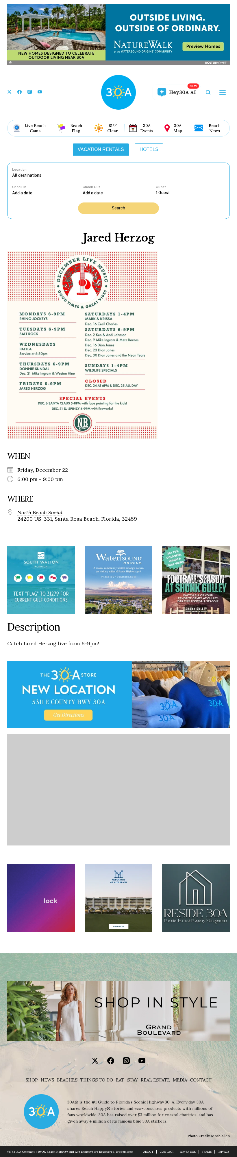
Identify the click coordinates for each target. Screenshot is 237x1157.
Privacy (224, 1152)
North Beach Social (39, 512)
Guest (161, 187)
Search (118, 208)
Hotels (149, 149)
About (148, 1152)
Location (19, 169)
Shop (31, 1080)
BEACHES (67, 1080)
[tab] (101, 149)
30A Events (146, 128)
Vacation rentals (101, 149)
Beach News (215, 128)
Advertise (188, 1152)
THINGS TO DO (96, 1080)
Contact (201, 1080)
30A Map (177, 128)
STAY (132, 1080)
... (47, 192)
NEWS (47, 1080)
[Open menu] (222, 92)
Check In (19, 187)
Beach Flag (76, 128)
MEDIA (180, 1080)
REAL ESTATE (155, 1080)
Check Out (91, 187)
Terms (207, 1152)
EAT (120, 1080)
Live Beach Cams (35, 128)
